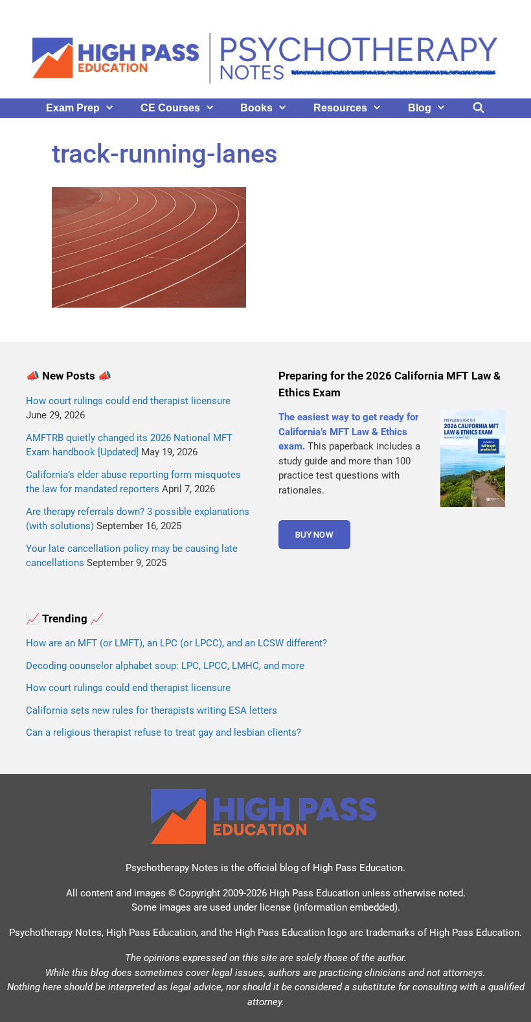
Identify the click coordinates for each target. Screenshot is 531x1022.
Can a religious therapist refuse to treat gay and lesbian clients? (163, 732)
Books (256, 107)
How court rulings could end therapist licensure (128, 401)
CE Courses (170, 107)
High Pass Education (358, 868)
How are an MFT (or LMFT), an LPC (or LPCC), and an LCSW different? (176, 643)
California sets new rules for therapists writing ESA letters (151, 710)
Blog (419, 107)
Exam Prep (73, 107)
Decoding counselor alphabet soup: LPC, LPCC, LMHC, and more (165, 666)
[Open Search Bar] (479, 108)
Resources (340, 107)
